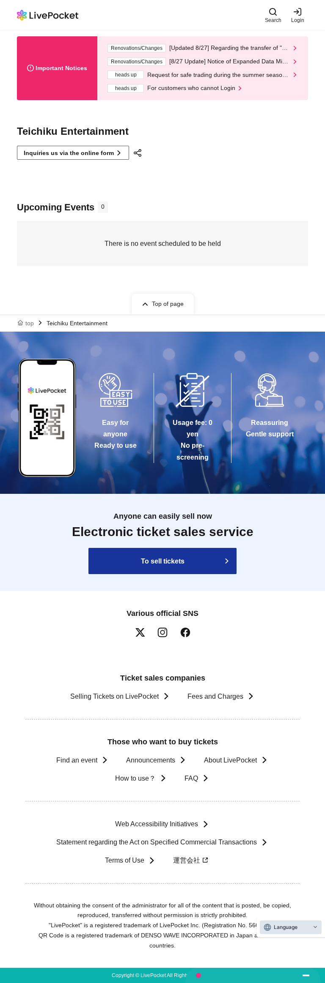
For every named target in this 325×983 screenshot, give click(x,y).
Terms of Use (124, 860)
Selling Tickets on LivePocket (114, 696)
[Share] (138, 153)
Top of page (168, 303)
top (29, 323)
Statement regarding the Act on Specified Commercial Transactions (156, 842)
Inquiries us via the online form (69, 153)
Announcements (150, 760)
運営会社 (186, 860)
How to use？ (135, 778)
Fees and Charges (215, 696)
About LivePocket (230, 760)
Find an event (76, 760)
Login (297, 20)
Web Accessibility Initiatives (156, 824)
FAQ (191, 778)
